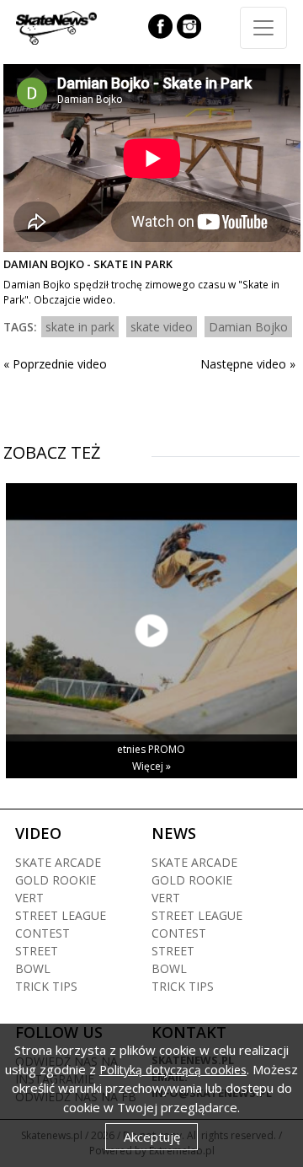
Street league (60, 915)
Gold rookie (55, 880)
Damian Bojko (248, 327)
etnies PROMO (151, 749)
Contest (42, 933)
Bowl (32, 968)
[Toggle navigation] (263, 28)
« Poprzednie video (55, 364)
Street (36, 951)
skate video (161, 327)
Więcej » (151, 766)
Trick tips (46, 986)
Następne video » (247, 364)
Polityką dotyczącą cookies (173, 1070)
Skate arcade (58, 862)
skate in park (79, 327)
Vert (29, 898)
